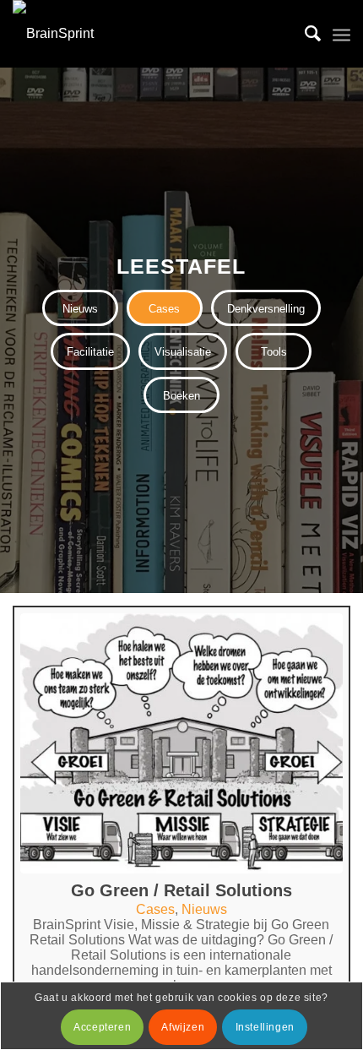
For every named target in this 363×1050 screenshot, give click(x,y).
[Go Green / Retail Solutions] (181, 743)
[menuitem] (304, 34)
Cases (155, 909)
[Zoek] (304, 34)
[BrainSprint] (148, 34)
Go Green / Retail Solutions (181, 890)
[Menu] (341, 34)
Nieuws (204, 909)
